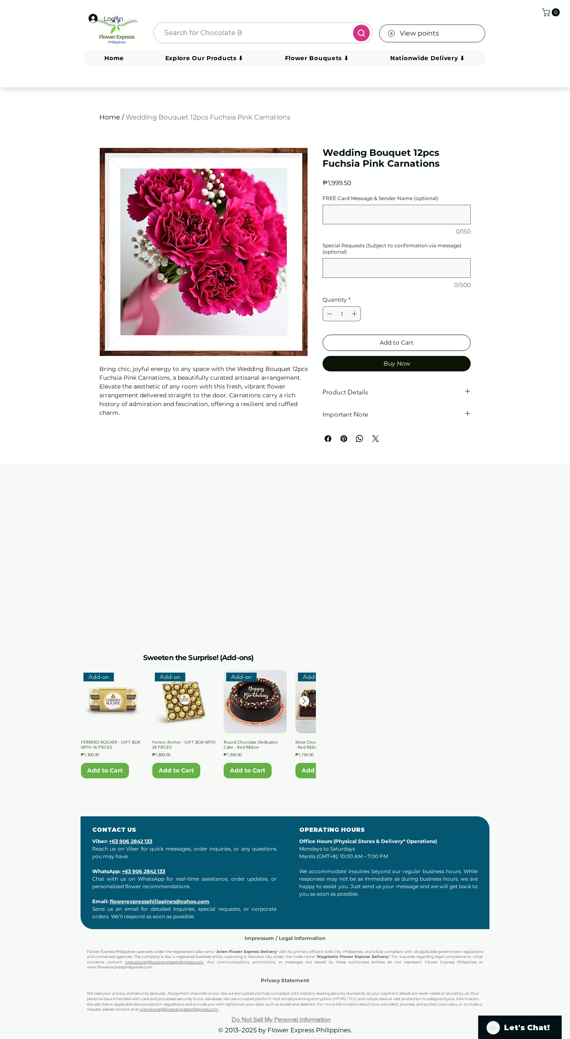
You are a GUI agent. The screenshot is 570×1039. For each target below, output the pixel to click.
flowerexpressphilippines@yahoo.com (159, 901)
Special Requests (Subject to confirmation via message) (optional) (392, 248)
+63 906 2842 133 (130, 841)
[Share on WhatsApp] (360, 439)
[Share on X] (376, 439)
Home (109, 117)
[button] (552, 12)
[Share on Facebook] (328, 439)
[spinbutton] (342, 314)
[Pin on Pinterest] (344, 439)
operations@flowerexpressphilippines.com (164, 962)
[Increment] (355, 314)
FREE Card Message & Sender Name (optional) (380, 198)
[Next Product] (304, 701)
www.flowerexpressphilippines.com (119, 967)
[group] (198, 724)
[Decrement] (329, 314)
